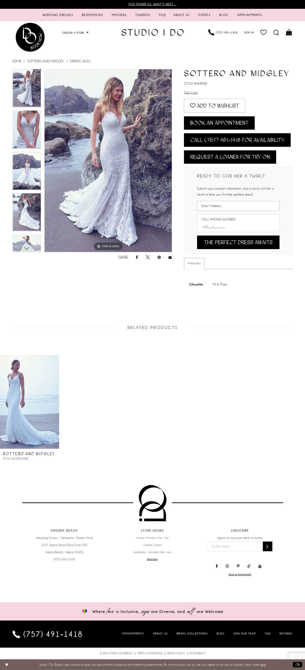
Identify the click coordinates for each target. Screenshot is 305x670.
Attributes (194, 263)
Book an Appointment (219, 123)
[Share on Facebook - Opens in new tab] (137, 257)
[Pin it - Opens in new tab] (159, 257)
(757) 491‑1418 (64, 559)
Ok (297, 664)
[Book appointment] (30, 37)
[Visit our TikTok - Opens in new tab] (249, 566)
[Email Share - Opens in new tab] (170, 258)
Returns (286, 633)
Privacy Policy (176, 653)
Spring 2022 (80, 61)
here (263, 664)
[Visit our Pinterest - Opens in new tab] (238, 566)
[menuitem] (58, 15)
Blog (221, 633)
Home (17, 61)
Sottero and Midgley (45, 61)
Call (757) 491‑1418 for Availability (237, 140)
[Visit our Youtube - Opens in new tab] (260, 566)
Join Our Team (245, 633)
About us (160, 633)
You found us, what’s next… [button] (152, 4)
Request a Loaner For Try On (230, 157)
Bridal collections (192, 633)
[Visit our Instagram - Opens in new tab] (227, 566)
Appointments (133, 633)
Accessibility (198, 653)
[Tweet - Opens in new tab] (148, 257)
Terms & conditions (150, 653)
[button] (263, 32)
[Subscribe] (267, 546)
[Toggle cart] (289, 32)
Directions (152, 559)
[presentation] (29, 402)
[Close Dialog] (7, 664)
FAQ (268, 633)
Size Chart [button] (191, 92)
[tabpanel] (27, 89)
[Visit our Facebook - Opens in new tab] (216, 566)
